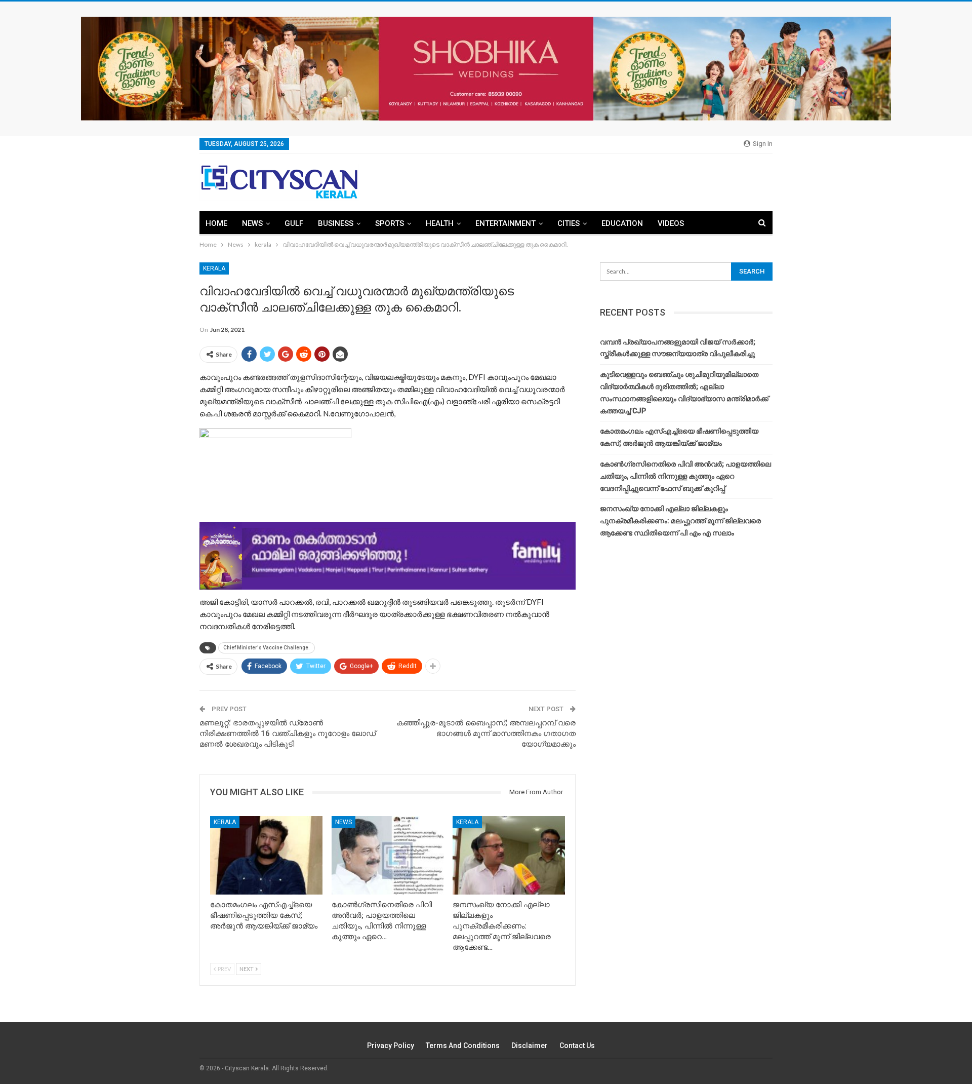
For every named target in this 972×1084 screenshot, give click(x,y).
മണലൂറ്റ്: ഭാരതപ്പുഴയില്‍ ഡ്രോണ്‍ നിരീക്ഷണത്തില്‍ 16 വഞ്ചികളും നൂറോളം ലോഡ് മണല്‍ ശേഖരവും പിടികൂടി (287, 733)
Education (622, 223)
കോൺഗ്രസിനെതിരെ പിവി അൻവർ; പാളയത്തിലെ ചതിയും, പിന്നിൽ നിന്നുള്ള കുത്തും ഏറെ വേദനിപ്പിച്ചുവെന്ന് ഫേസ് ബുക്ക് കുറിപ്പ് (685, 476)
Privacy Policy (390, 1045)
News (252, 223)
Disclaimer (529, 1045)
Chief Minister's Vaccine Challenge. (266, 647)
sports (389, 223)
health (440, 223)
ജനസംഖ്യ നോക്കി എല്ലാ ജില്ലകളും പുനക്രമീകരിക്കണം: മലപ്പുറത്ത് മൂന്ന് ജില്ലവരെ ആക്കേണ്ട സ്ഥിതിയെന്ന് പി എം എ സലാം (680, 521)
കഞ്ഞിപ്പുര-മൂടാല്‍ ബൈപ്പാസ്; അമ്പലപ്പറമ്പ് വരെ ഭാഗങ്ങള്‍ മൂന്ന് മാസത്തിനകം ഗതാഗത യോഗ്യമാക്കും (486, 733)
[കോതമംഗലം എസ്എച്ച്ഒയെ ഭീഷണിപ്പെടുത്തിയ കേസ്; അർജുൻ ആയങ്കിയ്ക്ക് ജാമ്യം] (266, 855)
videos (671, 223)
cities (568, 223)
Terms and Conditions (463, 1045)
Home (216, 223)
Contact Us (577, 1045)
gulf (294, 223)
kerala (214, 268)
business (335, 223)
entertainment (505, 223)
